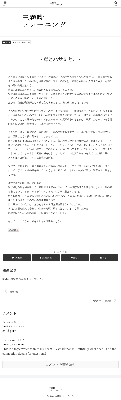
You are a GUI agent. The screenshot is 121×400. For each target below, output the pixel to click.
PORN (6, 322)
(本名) (7, 42)
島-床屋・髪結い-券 (22, 42)
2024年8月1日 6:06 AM (13, 326)
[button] (112, 304)
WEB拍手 (13, 230)
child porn (9, 330)
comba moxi (10, 340)
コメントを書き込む (60, 364)
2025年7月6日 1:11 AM (13, 344)
